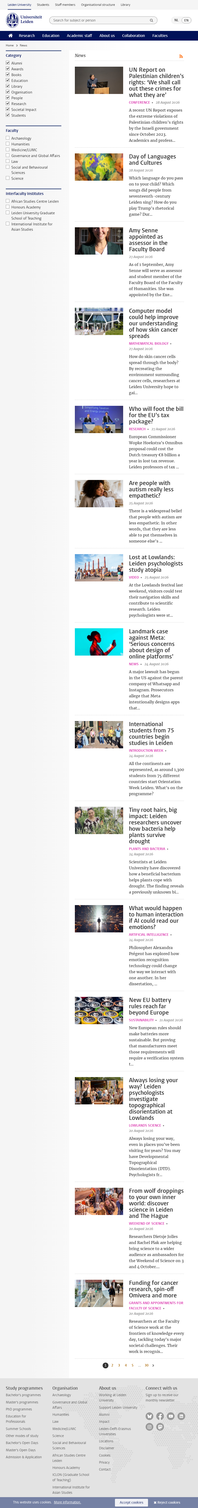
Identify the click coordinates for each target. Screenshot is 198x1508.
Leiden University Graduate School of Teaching (33, 216)
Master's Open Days (20, 1450)
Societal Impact (23, 109)
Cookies (104, 1455)
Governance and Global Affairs (35, 155)
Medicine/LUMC (24, 150)
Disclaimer (106, 1448)
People (17, 98)
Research (27, 35)
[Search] (151, 20)
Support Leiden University (118, 1407)
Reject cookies (168, 1502)
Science (17, 178)
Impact (104, 1421)
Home (10, 45)
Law (14, 161)
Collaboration (133, 35)
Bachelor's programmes (23, 1395)
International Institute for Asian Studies (31, 227)
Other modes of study (22, 1436)
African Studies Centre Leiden (35, 201)
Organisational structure (98, 5)
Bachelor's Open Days (22, 1443)
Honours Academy (26, 207)
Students (43, 5)
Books (16, 74)
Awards (17, 69)
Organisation (21, 92)
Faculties (160, 35)
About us (107, 35)
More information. (67, 1502)
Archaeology (21, 138)
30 (147, 1365)
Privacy (104, 1462)
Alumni (16, 63)
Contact (105, 1469)
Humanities (20, 144)
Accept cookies (131, 1502)
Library (125, 5)
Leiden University (19, 5)
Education (50, 35)
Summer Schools (18, 1429)
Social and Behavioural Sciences (29, 170)
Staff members (65, 5)
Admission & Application (24, 1457)
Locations (106, 1441)
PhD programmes (19, 1409)
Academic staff (79, 35)
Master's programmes (22, 1402)
